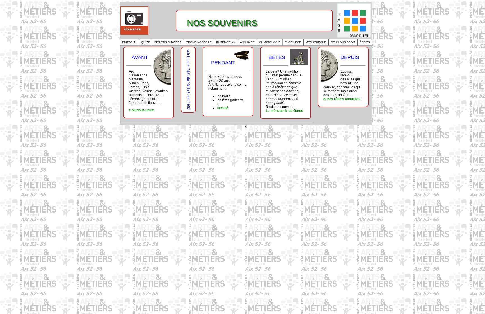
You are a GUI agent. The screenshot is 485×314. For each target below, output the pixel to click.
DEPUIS (349, 57)
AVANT (140, 57)
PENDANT (223, 62)
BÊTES (277, 57)
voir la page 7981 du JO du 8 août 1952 (188, 79)
